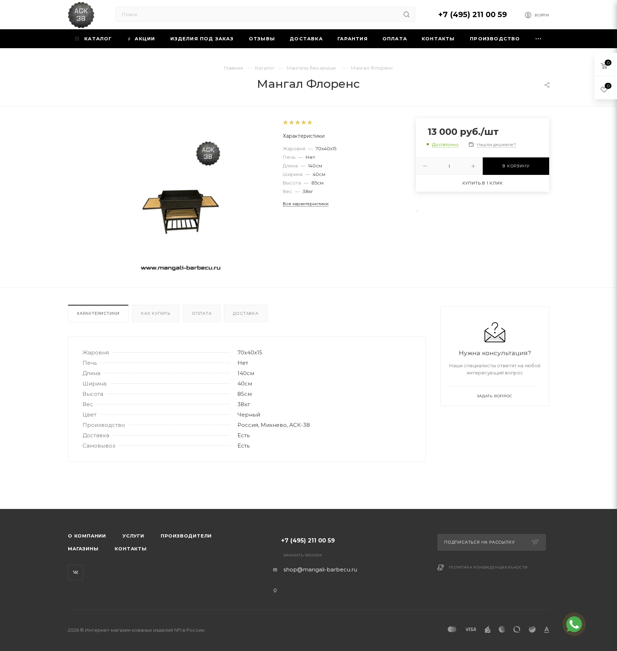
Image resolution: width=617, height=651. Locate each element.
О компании (87, 536)
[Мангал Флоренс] (181, 207)
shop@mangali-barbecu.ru (320, 569)
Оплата (202, 313)
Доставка (245, 313)
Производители (186, 536)
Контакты (130, 548)
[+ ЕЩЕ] (538, 38)
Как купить (155, 313)
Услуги (133, 536)
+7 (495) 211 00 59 (472, 14)
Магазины (83, 548)
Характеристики (98, 313)
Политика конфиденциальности (488, 567)
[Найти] (406, 14)
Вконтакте (75, 572)
